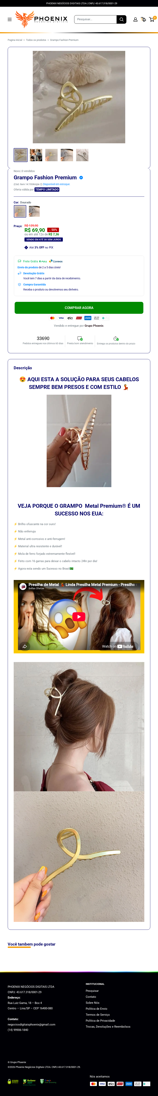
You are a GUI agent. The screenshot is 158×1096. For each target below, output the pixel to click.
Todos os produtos (36, 40)
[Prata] (34, 211)
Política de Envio (96, 1008)
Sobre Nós (92, 1003)
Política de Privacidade (100, 1020)
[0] (151, 19)
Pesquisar (92, 991)
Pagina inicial (15, 40)
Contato (91, 997)
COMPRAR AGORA (79, 308)
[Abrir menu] (10, 19)
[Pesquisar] (121, 19)
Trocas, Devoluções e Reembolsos (108, 1026)
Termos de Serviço (98, 1014)
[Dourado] (20, 211)
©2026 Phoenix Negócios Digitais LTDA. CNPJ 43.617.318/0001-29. (44, 1067)
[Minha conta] (135, 19)
